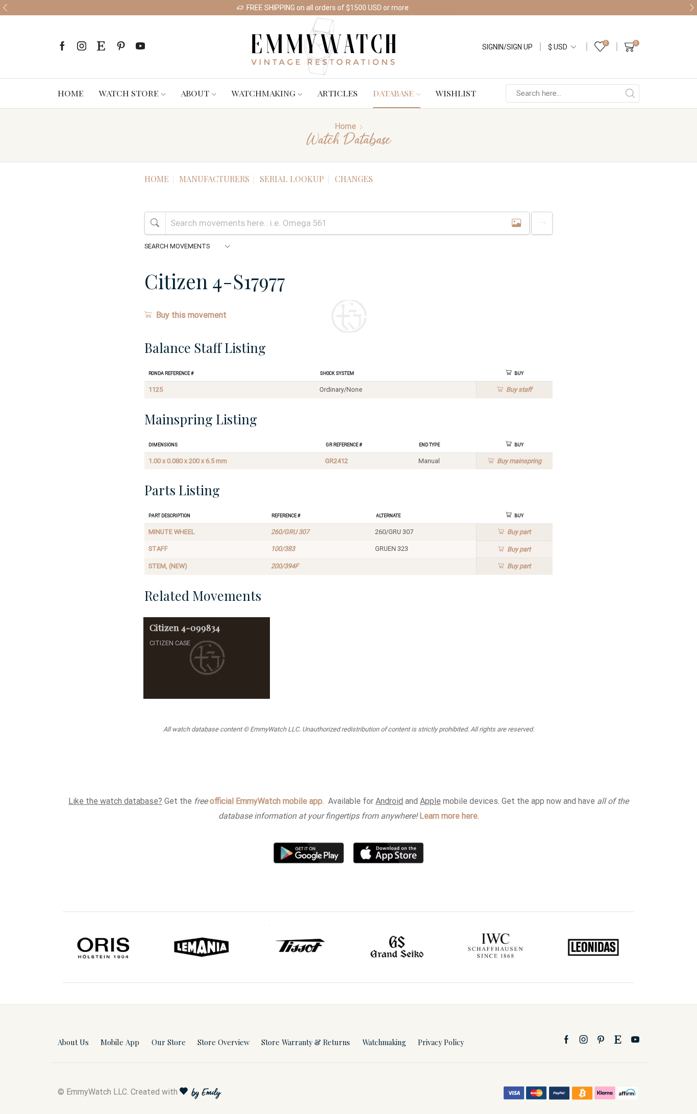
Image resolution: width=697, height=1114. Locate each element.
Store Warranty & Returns (305, 1042)
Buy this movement (191, 315)
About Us (73, 1042)
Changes (354, 178)
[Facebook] (62, 46)
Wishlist (456, 92)
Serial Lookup (292, 178)
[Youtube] (140, 46)
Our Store (169, 1042)
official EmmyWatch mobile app (266, 801)
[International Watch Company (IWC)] (495, 947)
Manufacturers (214, 178)
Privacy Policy (441, 1042)
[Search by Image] (516, 223)
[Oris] (104, 947)
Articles (337, 92)
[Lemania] (202, 947)
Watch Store (129, 92)
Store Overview (223, 1042)
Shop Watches (437, 8)
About (195, 92)
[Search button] (630, 93)
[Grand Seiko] (397, 947)
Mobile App (120, 1042)
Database (393, 92)
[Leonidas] (593, 947)
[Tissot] (299, 947)
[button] (5, 7)
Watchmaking (263, 92)
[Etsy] (101, 46)
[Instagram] (81, 46)
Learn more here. (449, 816)
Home (71, 92)
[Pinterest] (121, 46)
